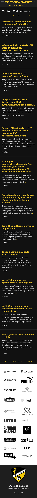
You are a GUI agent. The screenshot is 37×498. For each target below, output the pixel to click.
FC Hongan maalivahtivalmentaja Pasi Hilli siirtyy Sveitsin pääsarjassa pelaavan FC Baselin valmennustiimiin (17, 167)
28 (29, 16)
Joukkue (12, 5)
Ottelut (19, 5)
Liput (26, 5)
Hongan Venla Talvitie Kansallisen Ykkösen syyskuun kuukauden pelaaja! (18, 102)
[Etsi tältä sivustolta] (34, 2)
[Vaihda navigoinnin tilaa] (2, 2)
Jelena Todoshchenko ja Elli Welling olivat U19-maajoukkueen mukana (17, 48)
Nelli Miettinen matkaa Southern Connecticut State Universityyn (17, 308)
